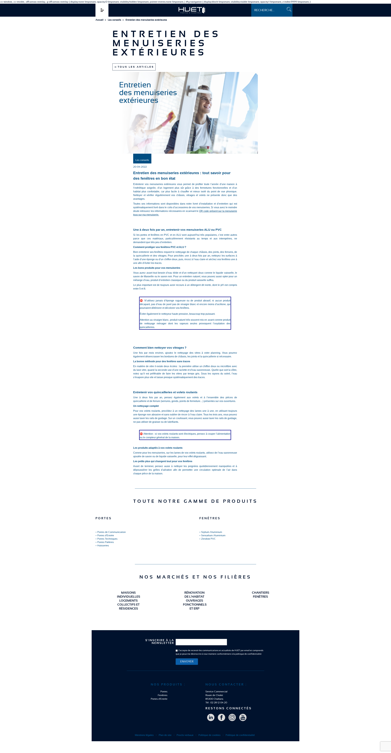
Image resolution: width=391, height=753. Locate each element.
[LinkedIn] (211, 717)
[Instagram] (232, 717)
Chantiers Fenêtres (260, 594)
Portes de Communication (111, 532)
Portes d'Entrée (159, 699)
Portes (163, 691)
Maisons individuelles (128, 594)
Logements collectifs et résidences (128, 604)
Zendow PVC (208, 539)
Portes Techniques (107, 539)
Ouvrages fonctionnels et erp (194, 604)
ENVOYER (186, 661)
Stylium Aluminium (211, 532)
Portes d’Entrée (105, 535)
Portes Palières (105, 542)
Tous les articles (136, 67)
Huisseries (103, 545)
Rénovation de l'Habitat (194, 594)
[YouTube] (243, 717)
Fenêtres (162, 695)
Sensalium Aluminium (213, 535)
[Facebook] (221, 717)
